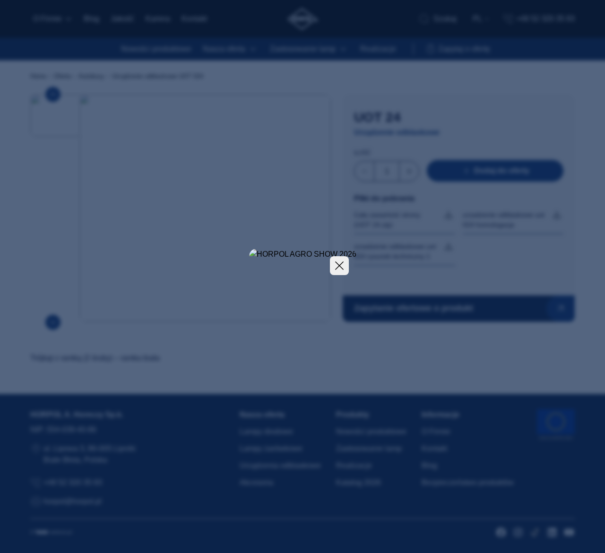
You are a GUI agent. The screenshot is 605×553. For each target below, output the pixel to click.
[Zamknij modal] (339, 265)
